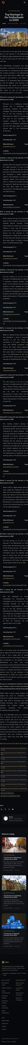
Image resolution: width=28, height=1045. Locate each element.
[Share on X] (5, 809)
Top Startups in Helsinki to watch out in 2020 (11, 934)
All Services (5, 1023)
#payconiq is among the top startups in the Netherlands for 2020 (14, 776)
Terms (8, 1041)
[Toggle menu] (24, 2)
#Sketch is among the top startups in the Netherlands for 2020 (13, 785)
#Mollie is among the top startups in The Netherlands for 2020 (14, 771)
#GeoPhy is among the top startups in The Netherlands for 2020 (13, 767)
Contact (4, 1029)
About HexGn (5, 1020)
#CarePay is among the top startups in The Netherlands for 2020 (13, 758)
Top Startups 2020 (14, 11)
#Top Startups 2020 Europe (7, 793)
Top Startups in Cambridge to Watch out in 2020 (12, 896)
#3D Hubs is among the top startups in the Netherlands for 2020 (13, 749)
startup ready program (17, 693)
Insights (4, 1026)
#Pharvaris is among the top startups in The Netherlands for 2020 (14, 780)
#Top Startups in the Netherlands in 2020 (10, 796)
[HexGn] (6, 2)
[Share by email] (12, 809)
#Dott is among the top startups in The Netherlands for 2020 (13, 762)
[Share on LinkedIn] (1, 809)
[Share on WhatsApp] (9, 809)
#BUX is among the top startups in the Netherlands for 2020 (13, 753)
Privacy (4, 1041)
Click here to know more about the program (14, 743)
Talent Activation (6, 988)
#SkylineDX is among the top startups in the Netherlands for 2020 (14, 789)
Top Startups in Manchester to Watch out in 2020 (13, 858)
